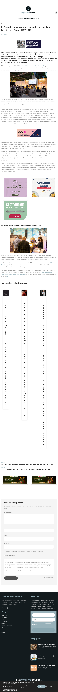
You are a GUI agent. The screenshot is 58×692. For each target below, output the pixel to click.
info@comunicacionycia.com (11, 569)
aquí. (7, 276)
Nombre (6, 527)
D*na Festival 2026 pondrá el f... (47, 665)
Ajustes (50, 686)
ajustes (15, 690)
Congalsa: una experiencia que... (47, 655)
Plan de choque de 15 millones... (47, 644)
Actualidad (4, 617)
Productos (4, 615)
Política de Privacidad (41, 569)
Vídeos (3, 632)
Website (6, 543)
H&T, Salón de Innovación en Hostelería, (33, 66)
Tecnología (4, 621)
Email (5, 535)
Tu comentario (8, 512)
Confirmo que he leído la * (41, 623)
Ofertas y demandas (7, 625)
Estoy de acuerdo (10, 555)
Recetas (3, 629)
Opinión (4, 627)
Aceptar (42, 686)
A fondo (3, 619)
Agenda (3, 23)
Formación (4, 630)
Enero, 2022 (3, 34)
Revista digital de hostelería (28, 18)
